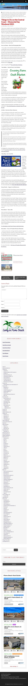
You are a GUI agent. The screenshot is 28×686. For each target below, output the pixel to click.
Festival (3, 13)
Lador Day (5, 417)
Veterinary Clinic (6, 535)
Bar (4, 439)
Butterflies (5, 387)
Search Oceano (5, 356)
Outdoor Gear (6, 489)
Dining (4, 383)
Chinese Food (6, 446)
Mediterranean (6, 456)
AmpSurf (5, 370)
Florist (5, 508)
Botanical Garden (6, 368)
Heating (5, 511)
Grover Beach (6, 402)
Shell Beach (15, 16)
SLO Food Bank (6, 377)
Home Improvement (7, 512)
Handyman (5, 509)
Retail (4, 469)
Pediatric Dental (6, 526)
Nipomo (5, 403)
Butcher (5, 445)
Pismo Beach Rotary (7, 374)
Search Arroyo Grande (7, 345)
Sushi (4, 465)
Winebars (5, 468)
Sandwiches (6, 461)
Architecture (6, 500)
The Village (3, 17)
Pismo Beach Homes (5, 678)
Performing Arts (14, 15)
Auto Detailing (6, 501)
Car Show (5, 388)
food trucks (5, 451)
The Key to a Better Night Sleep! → (20, 278)
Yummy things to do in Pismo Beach (10, 384)
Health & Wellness (17, 13)
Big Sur (5, 425)
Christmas (5, 414)
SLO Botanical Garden (8, 376)
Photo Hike (10, 62)
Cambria (5, 427)
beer (4, 442)
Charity (13, 12)
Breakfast (5, 443)
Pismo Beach (21, 15)
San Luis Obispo (9, 16)
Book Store (5, 473)
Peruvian (5, 458)
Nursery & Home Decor (8, 487)
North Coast (5, 424)
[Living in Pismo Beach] (14, 6)
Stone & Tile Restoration (8, 531)
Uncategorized (5, 541)
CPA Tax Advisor (6, 504)
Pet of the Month (5, 434)
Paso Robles (7, 15)
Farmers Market (22, 12)
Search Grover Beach (6, 347)
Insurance (5, 517)
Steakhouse (6, 464)
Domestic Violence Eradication (9, 505)
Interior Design (6, 519)
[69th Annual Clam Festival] (6, 267)
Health (11, 13)
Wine (4, 395)
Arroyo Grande (5, 12)
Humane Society (6, 516)
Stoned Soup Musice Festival (9, 394)
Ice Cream (5, 453)
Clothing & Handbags (7, 479)
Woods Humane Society (8, 381)
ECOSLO (5, 373)
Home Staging (6, 513)
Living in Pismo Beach (6, 14)
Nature (20, 14)
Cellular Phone (6, 478)
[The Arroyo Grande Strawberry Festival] (6, 258)
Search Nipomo (5, 353)
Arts (11, 12)
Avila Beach (6, 401)
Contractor (5, 502)
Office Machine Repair (7, 523)
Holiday (24, 13)
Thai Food (5, 467)
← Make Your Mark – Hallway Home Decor (6, 278)
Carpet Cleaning (6, 476)
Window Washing (7, 538)
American (5, 438)
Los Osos (5, 495)
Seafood (5, 462)
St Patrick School (7, 379)
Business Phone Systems (8, 475)
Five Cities (7, 13)
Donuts (5, 450)
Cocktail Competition (7, 390)
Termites (5, 534)
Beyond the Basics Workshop (16, 64)
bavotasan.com (20, 684)
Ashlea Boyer (4, 26)
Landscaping (6, 520)
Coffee (5, 447)
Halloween (5, 416)
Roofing (5, 528)
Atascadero (6, 431)
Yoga (4, 493)
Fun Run (4, 409)
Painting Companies (7, 524)
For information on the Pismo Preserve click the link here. (12, 226)
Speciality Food (22, 16)
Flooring (5, 506)
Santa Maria (5, 497)
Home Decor (6, 483)
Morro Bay (13, 14)
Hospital (5, 515)
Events (17, 12)
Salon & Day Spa (7, 530)
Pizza (4, 460)
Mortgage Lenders (7, 522)
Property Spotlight (6, 435)
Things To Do (10, 17)
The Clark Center (7, 380)
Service (4, 498)
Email (2, 304)
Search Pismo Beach (6, 342)
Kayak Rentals (6, 486)
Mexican (5, 457)
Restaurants (5, 436)
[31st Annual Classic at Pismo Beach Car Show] (18, 258)
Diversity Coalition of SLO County (9, 372)
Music (17, 14)
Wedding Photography (7, 537)
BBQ (4, 440)
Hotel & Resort (5, 420)
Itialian (5, 454)
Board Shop (6, 472)
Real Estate (6, 527)
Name (2, 301)
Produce (3, 16)
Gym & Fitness (6, 480)
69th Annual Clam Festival (6, 270)
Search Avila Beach (6, 350)
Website (2, 307)
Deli (4, 449)
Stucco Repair (6, 533)
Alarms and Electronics (8, 471)
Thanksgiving (6, 418)
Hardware (5, 482)
